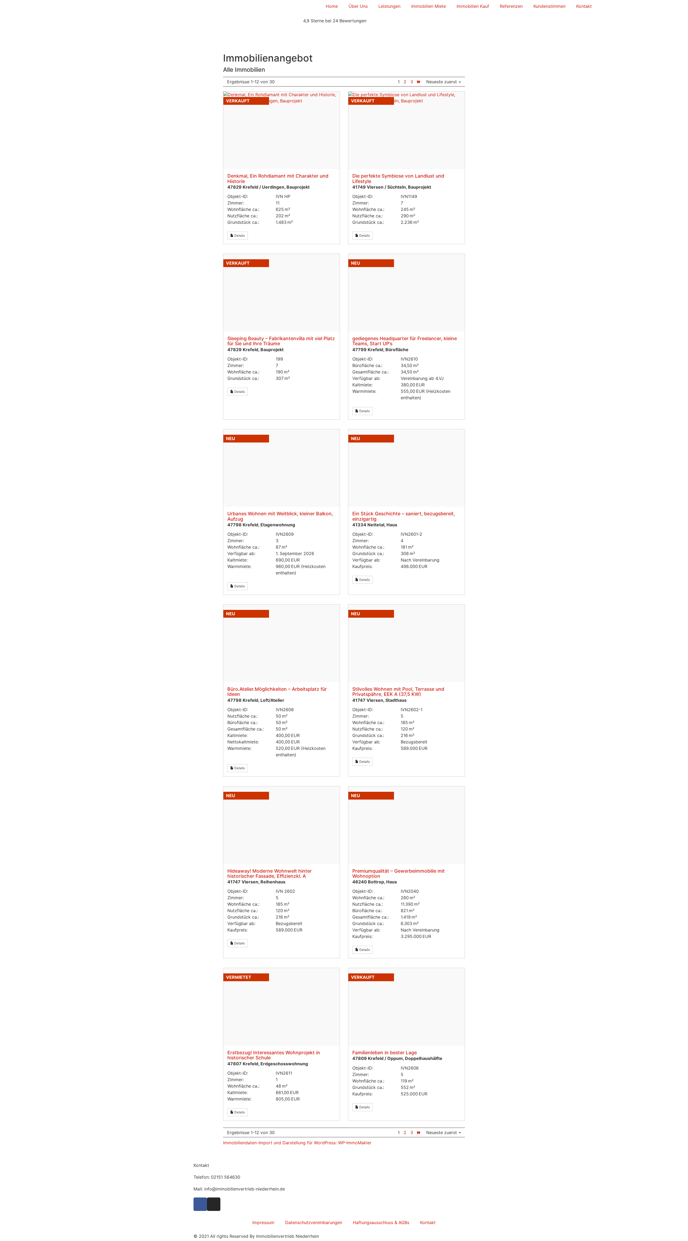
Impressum (263, 1222)
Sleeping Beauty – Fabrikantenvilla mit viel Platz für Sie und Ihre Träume (281, 341)
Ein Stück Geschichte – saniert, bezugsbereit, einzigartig (403, 516)
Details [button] (239, 235)
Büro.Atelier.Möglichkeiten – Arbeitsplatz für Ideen (277, 691)
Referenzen (511, 6)
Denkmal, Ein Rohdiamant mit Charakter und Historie (277, 178)
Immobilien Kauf (473, 6)
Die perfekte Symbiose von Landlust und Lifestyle (398, 178)
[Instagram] (213, 1204)
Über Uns (358, 6)
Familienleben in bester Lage (384, 1052)
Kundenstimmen (549, 6)
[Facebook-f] (200, 1204)
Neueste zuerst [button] (442, 81)
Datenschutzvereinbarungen (313, 1222)
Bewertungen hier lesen (214, 32)
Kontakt (584, 6)
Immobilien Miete (428, 6)
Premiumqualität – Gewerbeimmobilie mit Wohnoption (398, 873)
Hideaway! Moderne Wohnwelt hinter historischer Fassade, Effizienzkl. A (269, 873)
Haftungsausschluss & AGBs (381, 1222)
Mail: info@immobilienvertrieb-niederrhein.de (239, 1189)
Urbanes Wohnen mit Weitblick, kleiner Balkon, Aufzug (280, 516)
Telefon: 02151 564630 (217, 1177)
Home (332, 6)
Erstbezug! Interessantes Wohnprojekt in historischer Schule (273, 1055)
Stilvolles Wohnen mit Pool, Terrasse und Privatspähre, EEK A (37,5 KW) (398, 691)
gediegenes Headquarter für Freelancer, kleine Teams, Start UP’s (404, 341)
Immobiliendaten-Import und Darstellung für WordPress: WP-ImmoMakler (297, 1142)
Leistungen (389, 6)
